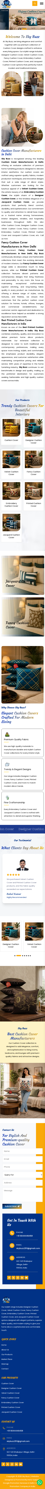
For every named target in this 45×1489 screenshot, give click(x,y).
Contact (5, 1369)
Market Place (6, 1359)
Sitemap (5, 1364)
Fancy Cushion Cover (10, 1398)
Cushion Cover (7, 1383)
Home (3, 1345)
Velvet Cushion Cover (10, 1393)
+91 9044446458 (24, 1235)
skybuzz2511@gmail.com (28, 1248)
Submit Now (10, 1206)
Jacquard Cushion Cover (11, 1412)
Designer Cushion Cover (11, 1388)
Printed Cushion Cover (10, 1407)
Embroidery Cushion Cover (12, 1402)
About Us (5, 1350)
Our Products (6, 1354)
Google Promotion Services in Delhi (18, 1483)
